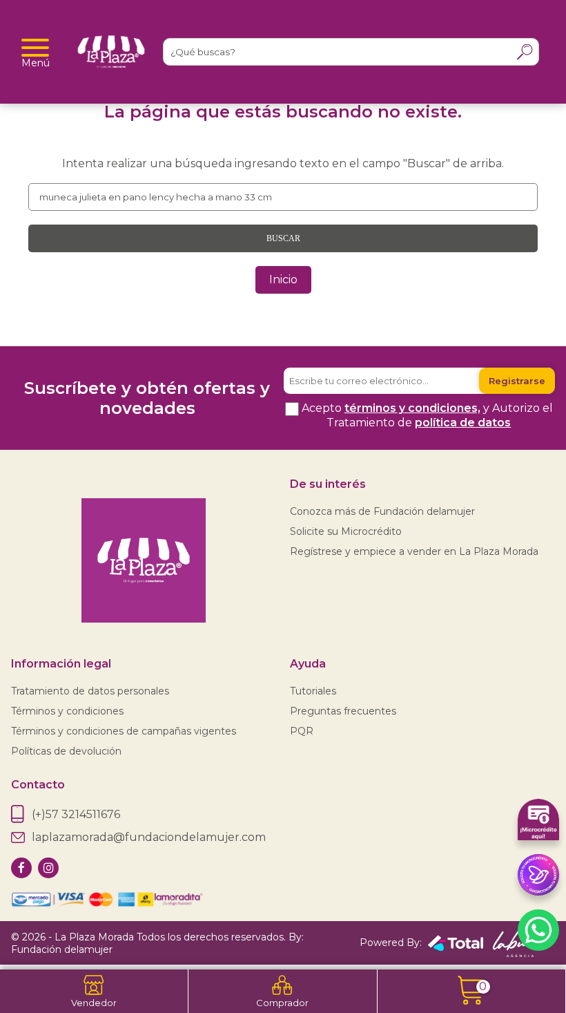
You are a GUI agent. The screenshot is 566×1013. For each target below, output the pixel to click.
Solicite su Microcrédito (346, 531)
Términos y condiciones (67, 711)
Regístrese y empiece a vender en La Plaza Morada (414, 551)
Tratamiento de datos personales (90, 691)
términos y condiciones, (412, 408)
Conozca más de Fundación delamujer (382, 511)
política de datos (463, 422)
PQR (301, 731)
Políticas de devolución (66, 751)
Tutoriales (313, 691)
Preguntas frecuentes (343, 711)
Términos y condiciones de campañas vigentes (123, 731)
